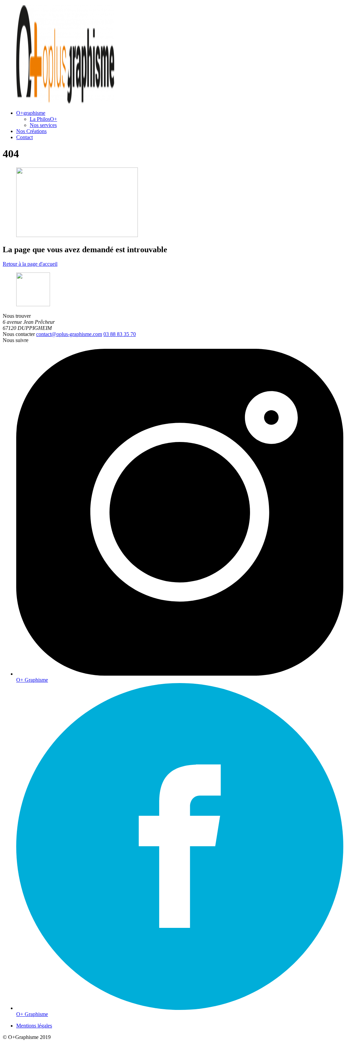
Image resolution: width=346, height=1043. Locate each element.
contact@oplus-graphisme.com (69, 334)
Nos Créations (31, 131)
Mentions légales (34, 1025)
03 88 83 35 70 (119, 334)
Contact (24, 137)
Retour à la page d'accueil (30, 264)
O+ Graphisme (32, 680)
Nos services (43, 125)
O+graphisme (30, 113)
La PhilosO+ (43, 119)
